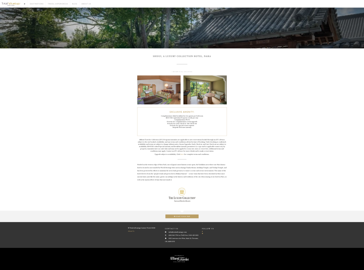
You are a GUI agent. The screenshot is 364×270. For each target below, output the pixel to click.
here (182, 154)
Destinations (37, 4)
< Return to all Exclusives (182, 71)
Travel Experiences (58, 4)
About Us (86, 4)
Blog (74, 4)
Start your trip (182, 216)
